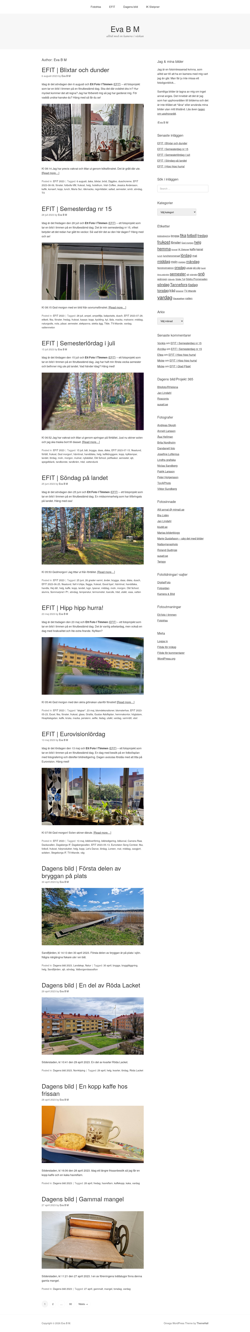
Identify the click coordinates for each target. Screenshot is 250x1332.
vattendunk (92, 461)
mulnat (77, 458)
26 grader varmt (94, 580)
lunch (67, 189)
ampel (87, 315)
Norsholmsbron (165, 267)
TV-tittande (117, 323)
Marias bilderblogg (168, 533)
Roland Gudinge (167, 550)
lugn (88, 588)
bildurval (121, 841)
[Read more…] (50, 173)
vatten (137, 592)
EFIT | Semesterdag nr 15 (77, 208)
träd (82, 461)
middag (139, 319)
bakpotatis (109, 315)
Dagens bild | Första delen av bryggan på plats (81, 872)
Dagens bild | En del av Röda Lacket (91, 984)
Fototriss (96, 7)
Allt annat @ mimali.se (170, 509)
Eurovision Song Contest (124, 844)
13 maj (80, 841)
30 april (107, 965)
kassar (83, 319)
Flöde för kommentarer (171, 653)
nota (56, 323)
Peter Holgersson (167, 477)
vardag (127, 323)
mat (119, 848)
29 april (101, 1070)
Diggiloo (112, 181)
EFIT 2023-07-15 (120, 450)
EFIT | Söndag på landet (75, 477)
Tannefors (178, 284)
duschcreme (125, 181)
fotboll (45, 848)
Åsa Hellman (165, 437)
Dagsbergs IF (63, 844)
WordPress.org (166, 658)
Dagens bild (130, 7)
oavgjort (136, 848)
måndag (192, 261)
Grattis (89, 714)
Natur (88, 965)
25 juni (80, 580)
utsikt (124, 592)
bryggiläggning (129, 965)
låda (111, 319)
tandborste (62, 461)
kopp (60, 189)
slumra (45, 592)
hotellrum (97, 185)
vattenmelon (48, 327)
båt (86, 450)
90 (70, 1304)
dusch (119, 315)
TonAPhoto (164, 483)
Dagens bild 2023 (62, 965)
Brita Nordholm (166, 442)
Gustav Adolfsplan (104, 714)
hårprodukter (65, 848)
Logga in (162, 641)
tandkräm (74, 461)
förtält (45, 454)
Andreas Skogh (166, 425)
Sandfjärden (54, 969)
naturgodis (47, 323)
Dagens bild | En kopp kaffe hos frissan (85, 1090)
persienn (86, 718)
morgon (68, 458)
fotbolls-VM (70, 185)
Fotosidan (163, 588)
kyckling (99, 319)
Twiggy (161, 561)
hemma (164, 248)
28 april (88, 1183)
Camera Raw (135, 841)
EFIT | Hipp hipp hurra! (72, 607)
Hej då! (54, 588)
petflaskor (112, 458)
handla (45, 588)
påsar (63, 323)
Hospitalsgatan (50, 718)
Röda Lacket (136, 1070)
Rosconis (163, 399)
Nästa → (83, 1304)
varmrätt (127, 718)
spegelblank (48, 461)
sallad (112, 189)
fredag (66, 319)
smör (130, 189)
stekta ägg (97, 323)
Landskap (78, 965)
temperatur (85, 592)
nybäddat (88, 458)
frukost (81, 185)
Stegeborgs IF (58, 852)
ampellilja (97, 315)
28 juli (80, 315)
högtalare (136, 714)
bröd (104, 181)
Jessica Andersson (127, 185)
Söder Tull (180, 279)
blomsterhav (122, 710)
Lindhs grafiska (166, 460)
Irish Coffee (110, 185)
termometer (98, 592)
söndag (138, 189)
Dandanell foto (166, 448)
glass (82, 714)
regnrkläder (101, 189)
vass (130, 592)
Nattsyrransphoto (167, 544)
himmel (174, 249)
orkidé (189, 267)
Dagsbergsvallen (81, 844)
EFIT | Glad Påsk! (180, 366)
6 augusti (82, 181)
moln (60, 458)
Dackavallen (48, 844)
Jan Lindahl (164, 393)
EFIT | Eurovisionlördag (73, 733)
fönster (59, 185)
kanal (199, 249)
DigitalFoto (164, 582)
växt (135, 718)
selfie (95, 718)
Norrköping (79, 1070)
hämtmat (78, 454)
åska (90, 181)
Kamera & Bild (166, 594)
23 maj (90, 710)
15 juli (80, 450)
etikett (45, 319)
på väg (196, 267)
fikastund (136, 450)
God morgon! (65, 454)
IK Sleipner (153, 7)
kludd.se (162, 527)
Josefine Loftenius (168, 454)
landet (45, 458)
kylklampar (131, 454)
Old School (100, 458)
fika (51, 319)
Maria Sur (76, 189)
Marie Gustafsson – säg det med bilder (180, 538)
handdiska (89, 454)
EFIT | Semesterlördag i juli (78, 342)
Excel (52, 714)
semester (121, 189)
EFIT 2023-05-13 (100, 844)
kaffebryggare (110, 454)
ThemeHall (202, 1323)
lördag (53, 458)
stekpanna (84, 323)
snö (201, 273)
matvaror (128, 319)
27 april (88, 1288)
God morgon (187, 242)
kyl (106, 319)
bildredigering (108, 841)
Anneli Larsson (166, 431)
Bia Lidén (163, 515)
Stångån (171, 279)
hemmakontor (122, 714)
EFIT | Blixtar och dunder (75, 69)
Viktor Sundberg (167, 489)
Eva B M (125, 28)
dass (100, 450)
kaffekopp (119, 1183)
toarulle (110, 592)
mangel (108, 1288)
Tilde (107, 323)
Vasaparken (179, 298)
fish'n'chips (78, 584)
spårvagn (162, 279)
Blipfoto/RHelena (167, 387)
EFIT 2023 (58, 181)
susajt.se (162, 404)
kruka (68, 718)
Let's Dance (92, 848)
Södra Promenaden (196, 279)
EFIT (112, 7)
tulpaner (180, 290)
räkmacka (88, 189)
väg (83, 852)
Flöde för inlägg (166, 647)
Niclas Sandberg (167, 466)
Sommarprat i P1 (59, 592)
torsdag (118, 1288)
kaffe (44, 189)
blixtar (97, 181)
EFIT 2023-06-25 (51, 584)
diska (107, 450)
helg (88, 185)
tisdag (102, 718)
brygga (93, 450)
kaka (128, 1183)
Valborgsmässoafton (87, 969)
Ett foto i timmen (167, 615)
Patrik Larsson (166, 471)
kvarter (116, 1070)
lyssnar (96, 588)
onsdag (180, 267)
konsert (52, 189)
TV (43, 192)
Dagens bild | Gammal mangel (83, 1198)
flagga (89, 584)
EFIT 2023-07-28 (133, 315)
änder (107, 580)
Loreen (112, 848)
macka (118, 319)
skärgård (193, 274)
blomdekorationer (105, 710)
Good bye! (108, 584)
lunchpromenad (171, 255)
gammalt (98, 1288)
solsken (46, 852)
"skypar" (81, 710)
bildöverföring (92, 841)
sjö (131, 458)
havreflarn (107, 1183)
